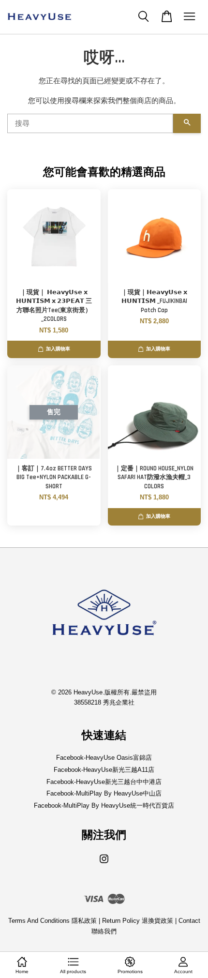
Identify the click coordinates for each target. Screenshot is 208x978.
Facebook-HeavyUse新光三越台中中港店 (104, 781)
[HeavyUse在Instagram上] (104, 863)
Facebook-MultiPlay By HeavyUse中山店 (104, 793)
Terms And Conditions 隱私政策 (52, 920)
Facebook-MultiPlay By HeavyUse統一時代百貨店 (104, 805)
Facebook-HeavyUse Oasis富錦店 (104, 757)
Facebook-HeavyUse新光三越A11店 (104, 769)
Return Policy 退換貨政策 (137, 920)
